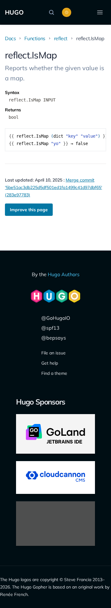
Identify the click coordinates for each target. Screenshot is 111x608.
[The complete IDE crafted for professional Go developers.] (55, 434)
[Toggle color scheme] (66, 12)
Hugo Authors (64, 274)
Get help (49, 363)
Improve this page (29, 209)
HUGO (14, 12)
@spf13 (50, 328)
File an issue (53, 353)
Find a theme (54, 373)
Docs (10, 38)
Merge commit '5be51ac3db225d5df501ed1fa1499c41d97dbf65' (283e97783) (53, 187)
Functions (34, 38)
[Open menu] (100, 12)
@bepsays (53, 338)
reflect (61, 38)
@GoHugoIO (55, 318)
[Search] (53, 12)
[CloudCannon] (55, 477)
